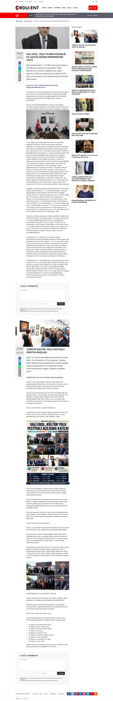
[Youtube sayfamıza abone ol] (76, 693)
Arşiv (35, 1)
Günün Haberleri (28, 1)
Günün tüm (92, 15)
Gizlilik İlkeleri (53, 694)
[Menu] (90, 7)
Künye (40, 694)
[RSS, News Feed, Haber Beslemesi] (96, 693)
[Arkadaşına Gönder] (19, 74)
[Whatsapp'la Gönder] (19, 71)
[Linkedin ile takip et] (80, 693)
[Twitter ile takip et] (72, 693)
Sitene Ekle (41, 1)
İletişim (46, 694)
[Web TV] (93, 1)
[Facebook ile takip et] (69, 693)
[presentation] (21, 15)
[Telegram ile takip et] (88, 693)
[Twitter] (19, 65)
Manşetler (21, 1)
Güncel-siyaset (47, 8)
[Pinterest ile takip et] (92, 693)
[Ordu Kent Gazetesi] (27, 7)
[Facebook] (19, 63)
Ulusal (75, 8)
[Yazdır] (19, 77)
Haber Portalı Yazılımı (23, 698)
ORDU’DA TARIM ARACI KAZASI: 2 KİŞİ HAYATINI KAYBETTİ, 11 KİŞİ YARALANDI (53, 15)
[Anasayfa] (16, 1)
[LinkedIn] (19, 68)
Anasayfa (35, 694)
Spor (63, 8)
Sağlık (69, 8)
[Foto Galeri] (97, 1)
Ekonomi (57, 8)
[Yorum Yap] (19, 80)
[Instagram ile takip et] (84, 693)
